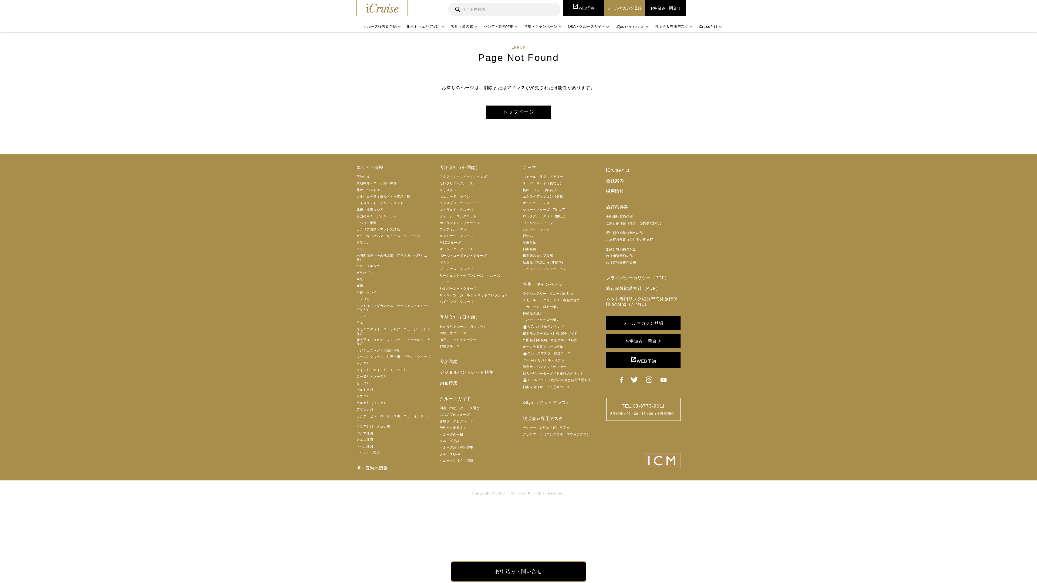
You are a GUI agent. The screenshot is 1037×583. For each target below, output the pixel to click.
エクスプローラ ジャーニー (460, 203)
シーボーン (448, 282)
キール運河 (364, 446)
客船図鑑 (448, 361)
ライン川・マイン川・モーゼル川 (381, 370)
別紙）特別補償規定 (621, 249)
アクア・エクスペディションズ (463, 177)
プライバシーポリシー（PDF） (637, 278)
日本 (359, 323)
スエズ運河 (364, 440)
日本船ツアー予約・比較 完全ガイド (550, 333)
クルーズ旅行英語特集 (456, 447)
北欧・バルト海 (368, 190)
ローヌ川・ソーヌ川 (371, 376)
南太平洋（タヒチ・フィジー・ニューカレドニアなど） (393, 341)
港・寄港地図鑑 (372, 468)
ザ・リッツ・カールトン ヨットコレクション (474, 295)
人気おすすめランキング (543, 327)
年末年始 (529, 243)
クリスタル (448, 190)
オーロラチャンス (536, 203)
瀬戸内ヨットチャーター (458, 340)
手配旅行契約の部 (619, 216)
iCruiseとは (618, 170)
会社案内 (615, 180)
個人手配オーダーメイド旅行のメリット (553, 373)
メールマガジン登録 (643, 323)
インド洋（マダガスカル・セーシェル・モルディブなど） (393, 307)
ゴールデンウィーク (538, 223)
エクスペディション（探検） (545, 196)
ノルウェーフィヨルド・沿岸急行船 (383, 196)
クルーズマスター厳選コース (547, 353)
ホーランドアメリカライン (460, 223)
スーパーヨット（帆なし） (543, 183)
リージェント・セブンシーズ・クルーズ (470, 275)
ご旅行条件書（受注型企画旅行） (631, 240)
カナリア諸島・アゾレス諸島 (378, 229)
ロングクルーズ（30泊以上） (545, 216)
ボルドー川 (364, 390)
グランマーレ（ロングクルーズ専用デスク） (556, 434)
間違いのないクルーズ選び (460, 408)
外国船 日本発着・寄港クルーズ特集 (550, 340)
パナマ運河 (364, 433)
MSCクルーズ (450, 243)
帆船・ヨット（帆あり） (541, 190)
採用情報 (615, 191)
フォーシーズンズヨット (458, 216)
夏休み (528, 236)
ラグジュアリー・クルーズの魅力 (548, 294)
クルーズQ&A (450, 454)
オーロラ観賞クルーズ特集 (543, 347)
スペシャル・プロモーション (545, 269)
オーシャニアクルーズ (456, 249)
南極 (359, 286)
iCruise (382, 8)
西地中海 (363, 177)
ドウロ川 (363, 396)
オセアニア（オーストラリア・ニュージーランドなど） (393, 331)
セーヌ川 (363, 383)
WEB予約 (643, 360)
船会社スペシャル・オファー (545, 367)
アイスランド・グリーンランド (379, 203)
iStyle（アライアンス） (546, 402)
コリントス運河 (368, 453)
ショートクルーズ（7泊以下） (545, 210)
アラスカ (363, 243)
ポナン (445, 262)
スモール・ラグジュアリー (543, 177)
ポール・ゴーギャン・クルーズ (463, 255)
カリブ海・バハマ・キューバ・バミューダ (388, 236)
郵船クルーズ (450, 346)
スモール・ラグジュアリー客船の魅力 (551, 300)
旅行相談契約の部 (619, 256)
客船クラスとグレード (456, 421)
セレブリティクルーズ (456, 183)
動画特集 (448, 383)
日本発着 (529, 249)
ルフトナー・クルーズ (456, 236)
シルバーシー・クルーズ (458, 288)
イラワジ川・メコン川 (373, 426)
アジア (361, 316)
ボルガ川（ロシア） (371, 403)
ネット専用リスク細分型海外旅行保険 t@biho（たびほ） (642, 301)
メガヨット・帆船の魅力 (541, 307)
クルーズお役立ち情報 (456, 461)
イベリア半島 (366, 223)
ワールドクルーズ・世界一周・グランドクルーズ (393, 357)
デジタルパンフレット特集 (466, 372)
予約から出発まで (453, 428)
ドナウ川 (363, 363)
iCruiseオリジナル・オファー (545, 360)
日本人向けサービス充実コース (546, 387)
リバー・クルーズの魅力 (541, 320)
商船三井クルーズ (453, 333)
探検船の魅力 (533, 313)
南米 (359, 279)
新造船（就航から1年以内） (544, 262)
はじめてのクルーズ (455, 414)
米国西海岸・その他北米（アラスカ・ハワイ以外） (391, 257)
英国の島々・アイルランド (376, 216)
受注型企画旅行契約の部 (624, 233)
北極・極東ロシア (369, 210)
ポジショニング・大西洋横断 (378, 350)
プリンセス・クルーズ (456, 269)
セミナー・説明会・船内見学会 (546, 428)
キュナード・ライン (455, 196)
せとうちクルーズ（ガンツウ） (463, 326)
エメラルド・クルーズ (456, 210)
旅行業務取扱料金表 (621, 263)
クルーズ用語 (450, 441)
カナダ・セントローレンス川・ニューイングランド (393, 418)
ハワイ (361, 249)
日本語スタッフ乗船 (538, 255)
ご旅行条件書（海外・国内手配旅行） (634, 223)
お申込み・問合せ (643, 341)
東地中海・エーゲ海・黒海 (376, 183)
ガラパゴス (364, 273)
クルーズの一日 (451, 434)
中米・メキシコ (368, 266)
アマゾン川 (364, 409)
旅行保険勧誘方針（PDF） (633, 288)
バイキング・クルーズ (456, 302)
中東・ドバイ (366, 292)
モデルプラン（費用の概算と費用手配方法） (558, 380)
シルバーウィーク (536, 229)
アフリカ (363, 299)
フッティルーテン (453, 229)
